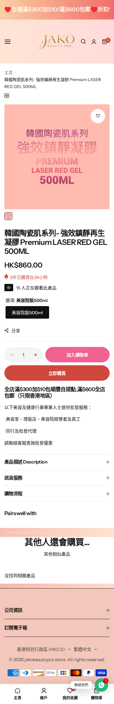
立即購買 (57, 373)
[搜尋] (83, 41)
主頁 (8, 72)
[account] (94, 41)
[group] (57, 156)
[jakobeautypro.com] (57, 41)
